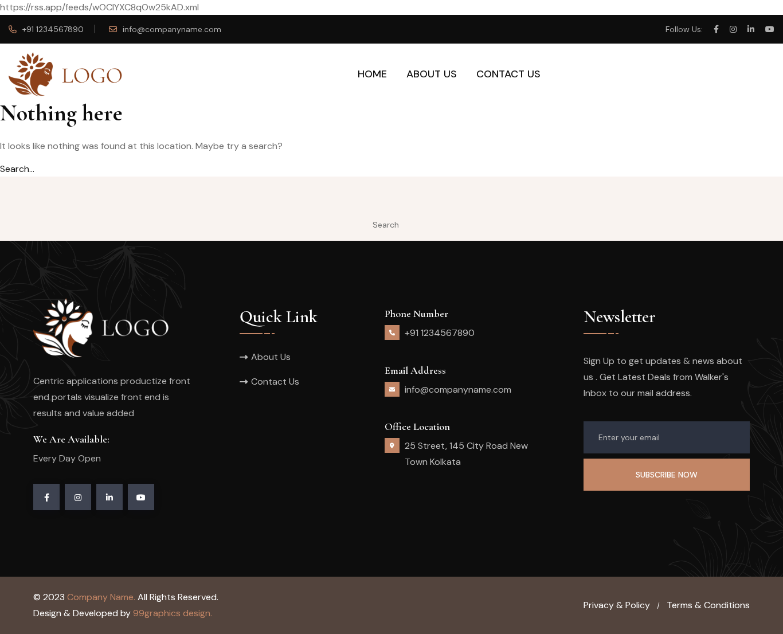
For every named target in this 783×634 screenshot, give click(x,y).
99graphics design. (172, 613)
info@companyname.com (172, 29)
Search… (17, 169)
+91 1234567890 (53, 29)
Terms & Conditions (708, 605)
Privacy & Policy (617, 605)
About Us (431, 74)
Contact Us (508, 74)
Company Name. (101, 597)
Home (372, 74)
